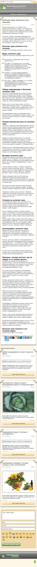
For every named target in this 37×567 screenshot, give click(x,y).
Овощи (33, 24)
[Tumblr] (26, 337)
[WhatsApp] (31, 337)
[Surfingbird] (23, 337)
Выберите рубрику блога (18, 14)
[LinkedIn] (18, 337)
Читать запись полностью (18, 374)
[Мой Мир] (11, 337)
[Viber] (28, 337)
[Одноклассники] (8, 337)
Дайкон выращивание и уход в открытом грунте (17, 353)
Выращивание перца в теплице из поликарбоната (15, 433)
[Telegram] (8, 339)
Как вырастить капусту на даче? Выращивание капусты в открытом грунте (18, 384)
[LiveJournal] (21, 337)
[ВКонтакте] (6, 337)
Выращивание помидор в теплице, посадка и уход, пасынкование (15, 464)
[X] (13, 337)
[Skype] (6, 339)
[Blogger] (16, 337)
